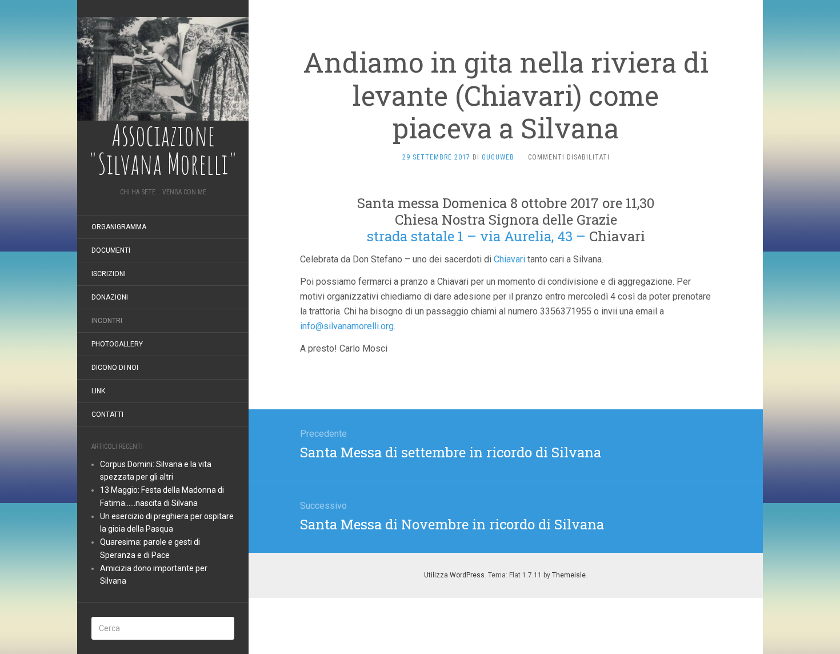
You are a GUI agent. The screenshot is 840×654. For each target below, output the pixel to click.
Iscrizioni (108, 274)
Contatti (107, 414)
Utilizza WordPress (454, 575)
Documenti (110, 250)
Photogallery (117, 344)
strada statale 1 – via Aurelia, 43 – (476, 236)
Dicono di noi (114, 368)
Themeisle (569, 575)
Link (98, 391)
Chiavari (509, 259)
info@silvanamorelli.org (347, 326)
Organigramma (118, 227)
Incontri (106, 321)
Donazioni (109, 297)
